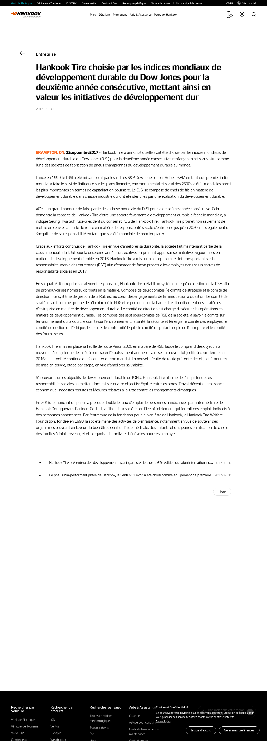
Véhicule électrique (21, 3)
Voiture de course (160, 3)
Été (92, 734)
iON (52, 719)
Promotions (120, 14)
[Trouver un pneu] (254, 14)
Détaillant (104, 14)
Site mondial (249, 3)
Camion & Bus (109, 3)
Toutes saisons (99, 727)
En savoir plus (163, 721)
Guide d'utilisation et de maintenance (144, 731)
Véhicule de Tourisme (48, 3)
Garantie (134, 716)
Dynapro (55, 733)
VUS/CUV (71, 3)
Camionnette (89, 3)
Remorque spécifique (134, 3)
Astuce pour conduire (142, 722)
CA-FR (229, 3)
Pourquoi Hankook (165, 14)
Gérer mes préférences (239, 730)
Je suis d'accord (201, 730)
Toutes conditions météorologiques (101, 718)
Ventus (54, 726)
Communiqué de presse (189, 3)
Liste (222, 491)
